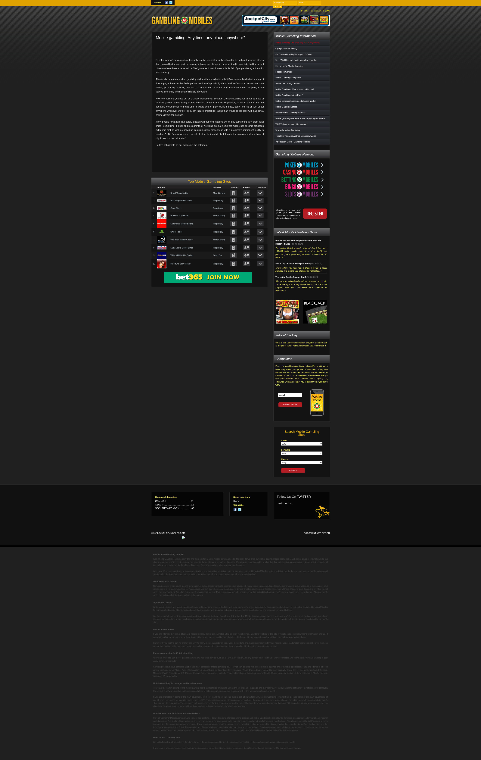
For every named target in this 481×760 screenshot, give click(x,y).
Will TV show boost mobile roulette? (291, 124)
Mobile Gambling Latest (286, 107)
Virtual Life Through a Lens (287, 83)
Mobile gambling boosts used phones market (295, 101)
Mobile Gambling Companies (288, 78)
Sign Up (315, 11)
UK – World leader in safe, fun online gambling (296, 60)
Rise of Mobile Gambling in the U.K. (291, 112)
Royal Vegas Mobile (179, 193)
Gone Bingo (175, 208)
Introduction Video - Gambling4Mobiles (292, 142)
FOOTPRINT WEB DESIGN (317, 533)
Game (284, 440)
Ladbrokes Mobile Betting (181, 224)
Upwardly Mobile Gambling (287, 130)
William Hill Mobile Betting (181, 255)
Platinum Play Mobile (179, 215)
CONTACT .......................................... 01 (174, 501)
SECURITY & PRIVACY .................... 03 (174, 508)
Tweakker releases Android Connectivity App (295, 136)
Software (285, 450)
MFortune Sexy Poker (180, 264)
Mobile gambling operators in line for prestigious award (300, 118)
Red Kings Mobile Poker (181, 200)
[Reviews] (246, 193)
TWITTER (304, 496)
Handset (285, 459)
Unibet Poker (176, 232)
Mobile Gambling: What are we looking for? (294, 89)
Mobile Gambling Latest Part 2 (289, 95)
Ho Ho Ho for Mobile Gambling (289, 66)
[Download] (260, 193)
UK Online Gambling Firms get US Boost (293, 54)
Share (236, 501)
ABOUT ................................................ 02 (174, 504)
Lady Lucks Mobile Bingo (181, 248)
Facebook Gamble (283, 72)
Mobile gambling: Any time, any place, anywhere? (297, 43)
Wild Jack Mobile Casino (181, 240)
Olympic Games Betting (286, 48)
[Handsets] (233, 193)
